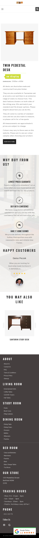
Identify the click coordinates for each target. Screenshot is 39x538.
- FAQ (5, 370)
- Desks (5, 408)
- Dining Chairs (7, 427)
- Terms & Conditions (9, 372)
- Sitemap (6, 378)
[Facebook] (5, 525)
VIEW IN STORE (9, 141)
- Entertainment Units (9, 389)
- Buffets (5, 433)
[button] (2, 9)
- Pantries (6, 439)
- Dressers (6, 430)
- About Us (6, 364)
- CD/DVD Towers (8, 395)
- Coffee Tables (7, 392)
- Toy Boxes (6, 467)
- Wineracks (6, 436)
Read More (25, 269)
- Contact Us (7, 367)
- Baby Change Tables (9, 464)
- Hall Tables (7, 398)
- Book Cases (7, 411)
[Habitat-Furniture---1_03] (19, 3)
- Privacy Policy (7, 375)
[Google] (10, 525)
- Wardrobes (7, 455)
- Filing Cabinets (8, 414)
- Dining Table (7, 424)
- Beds (5, 461)
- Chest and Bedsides (9, 452)
